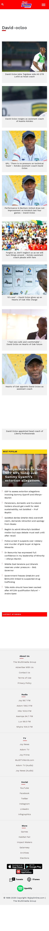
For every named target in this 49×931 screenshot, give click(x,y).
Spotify (28, 888)
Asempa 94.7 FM (24, 716)
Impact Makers (24, 842)
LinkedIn (24, 809)
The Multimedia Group (24, 662)
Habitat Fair (24, 837)
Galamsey (24, 847)
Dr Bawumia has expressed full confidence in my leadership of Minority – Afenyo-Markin (24, 555)
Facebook (24, 793)
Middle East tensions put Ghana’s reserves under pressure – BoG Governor (21, 567)
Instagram (24, 804)
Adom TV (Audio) (24, 765)
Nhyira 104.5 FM (24, 727)
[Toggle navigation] (44, 5)
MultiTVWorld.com (24, 760)
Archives (24, 852)
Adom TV (24, 749)
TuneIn (19, 879)
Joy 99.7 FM (24, 700)
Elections (24, 858)
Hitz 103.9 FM (24, 711)
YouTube (24, 788)
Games (24, 831)
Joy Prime (24, 755)
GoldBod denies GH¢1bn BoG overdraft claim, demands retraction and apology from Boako (24, 521)
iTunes (36, 879)
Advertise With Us (24, 667)
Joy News (24, 744)
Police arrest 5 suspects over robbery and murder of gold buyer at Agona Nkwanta (23, 544)
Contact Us (24, 672)
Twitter (24, 798)
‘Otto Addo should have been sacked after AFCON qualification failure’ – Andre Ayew (23, 590)
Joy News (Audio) (24, 770)
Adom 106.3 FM (24, 705)
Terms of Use (24, 678)
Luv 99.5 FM (24, 721)
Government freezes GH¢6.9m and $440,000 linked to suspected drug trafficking (22, 578)
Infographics (24, 814)
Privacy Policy (24, 683)
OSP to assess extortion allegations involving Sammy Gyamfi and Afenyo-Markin (23, 494)
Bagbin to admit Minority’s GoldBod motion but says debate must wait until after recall (24, 532)
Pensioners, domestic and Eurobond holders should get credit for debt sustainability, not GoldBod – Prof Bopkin (23, 508)
